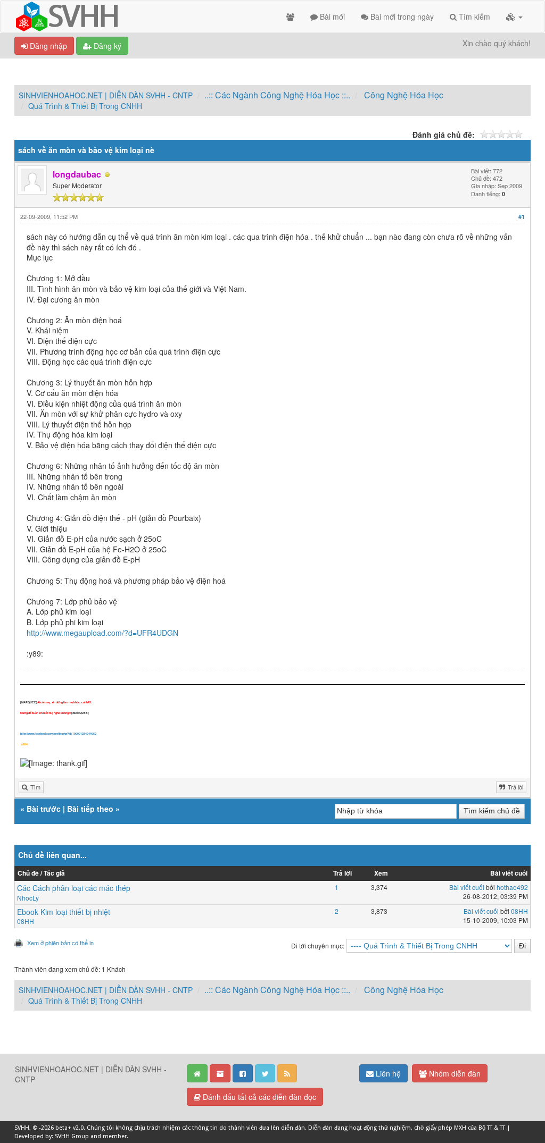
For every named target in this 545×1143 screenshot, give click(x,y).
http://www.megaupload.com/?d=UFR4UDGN (102, 632)
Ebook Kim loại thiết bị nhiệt (63, 911)
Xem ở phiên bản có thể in (60, 942)
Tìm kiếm (473, 16)
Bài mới (331, 16)
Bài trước (44, 808)
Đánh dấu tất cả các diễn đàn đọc (258, 1096)
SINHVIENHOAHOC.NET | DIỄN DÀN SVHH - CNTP (106, 95)
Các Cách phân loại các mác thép (73, 888)
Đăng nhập (47, 45)
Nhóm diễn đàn (454, 1073)
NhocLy (28, 897)
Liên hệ (387, 1073)
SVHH (21, 1127)
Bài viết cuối (466, 887)
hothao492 (512, 887)
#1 (521, 217)
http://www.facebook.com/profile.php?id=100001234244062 (58, 734)
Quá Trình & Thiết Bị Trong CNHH (85, 105)
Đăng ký (106, 45)
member (115, 1136)
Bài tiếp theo (90, 808)
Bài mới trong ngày (401, 16)
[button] (514, 16)
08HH (25, 921)
